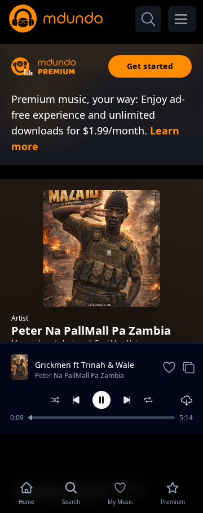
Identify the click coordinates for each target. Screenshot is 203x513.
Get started (150, 66)
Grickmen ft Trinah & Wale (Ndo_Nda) (84, 365)
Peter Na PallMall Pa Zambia (79, 375)
